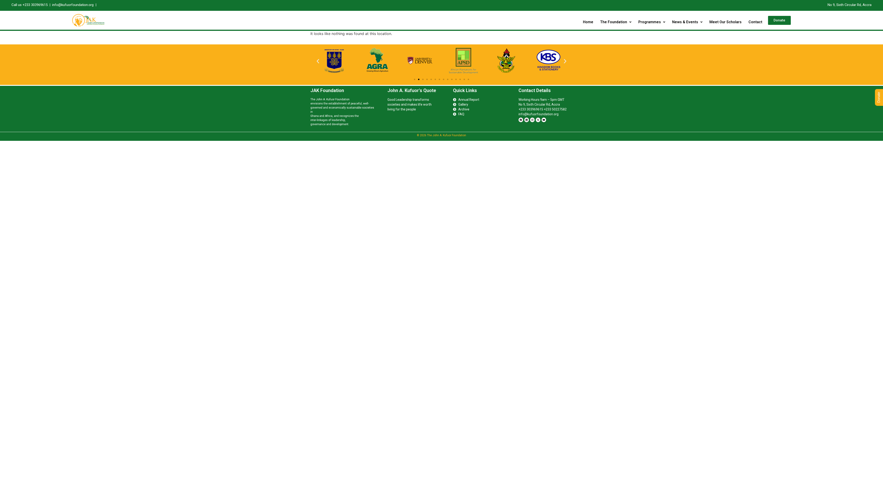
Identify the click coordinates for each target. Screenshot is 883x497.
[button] (616, 22)
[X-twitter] (538, 120)
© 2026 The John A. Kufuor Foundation (441, 135)
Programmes (649, 22)
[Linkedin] (526, 120)
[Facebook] (521, 120)
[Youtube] (544, 120)
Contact (755, 22)
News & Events (685, 22)
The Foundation (613, 22)
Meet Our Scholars (725, 22)
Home (588, 22)
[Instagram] (532, 120)
